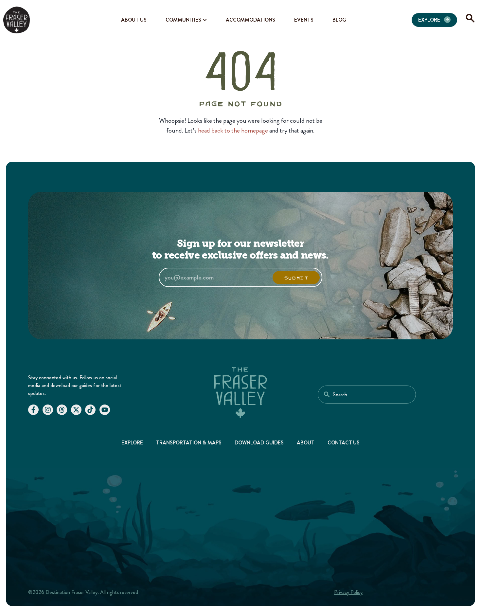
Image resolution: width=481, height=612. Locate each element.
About (305, 442)
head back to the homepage (233, 130)
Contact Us (344, 442)
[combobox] (367, 395)
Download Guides (259, 442)
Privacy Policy (348, 592)
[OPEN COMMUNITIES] (205, 20)
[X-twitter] (76, 410)
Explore (132, 442)
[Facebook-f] (33, 410)
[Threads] (62, 410)
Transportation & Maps (189, 442)
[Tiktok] (90, 410)
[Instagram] (48, 410)
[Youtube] (104, 410)
